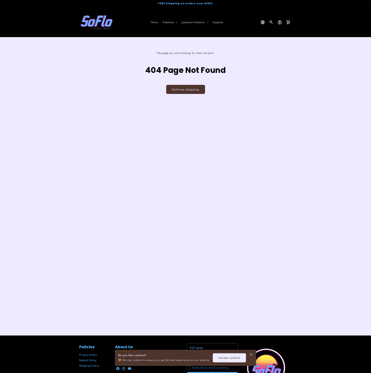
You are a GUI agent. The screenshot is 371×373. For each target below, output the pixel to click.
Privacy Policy (88, 355)
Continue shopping (185, 89)
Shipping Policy (89, 366)
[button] (169, 22)
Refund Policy (87, 360)
